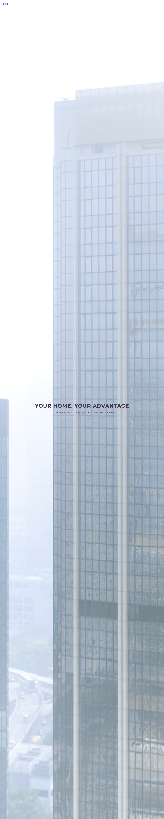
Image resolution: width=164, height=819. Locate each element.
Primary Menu (160, 4)
